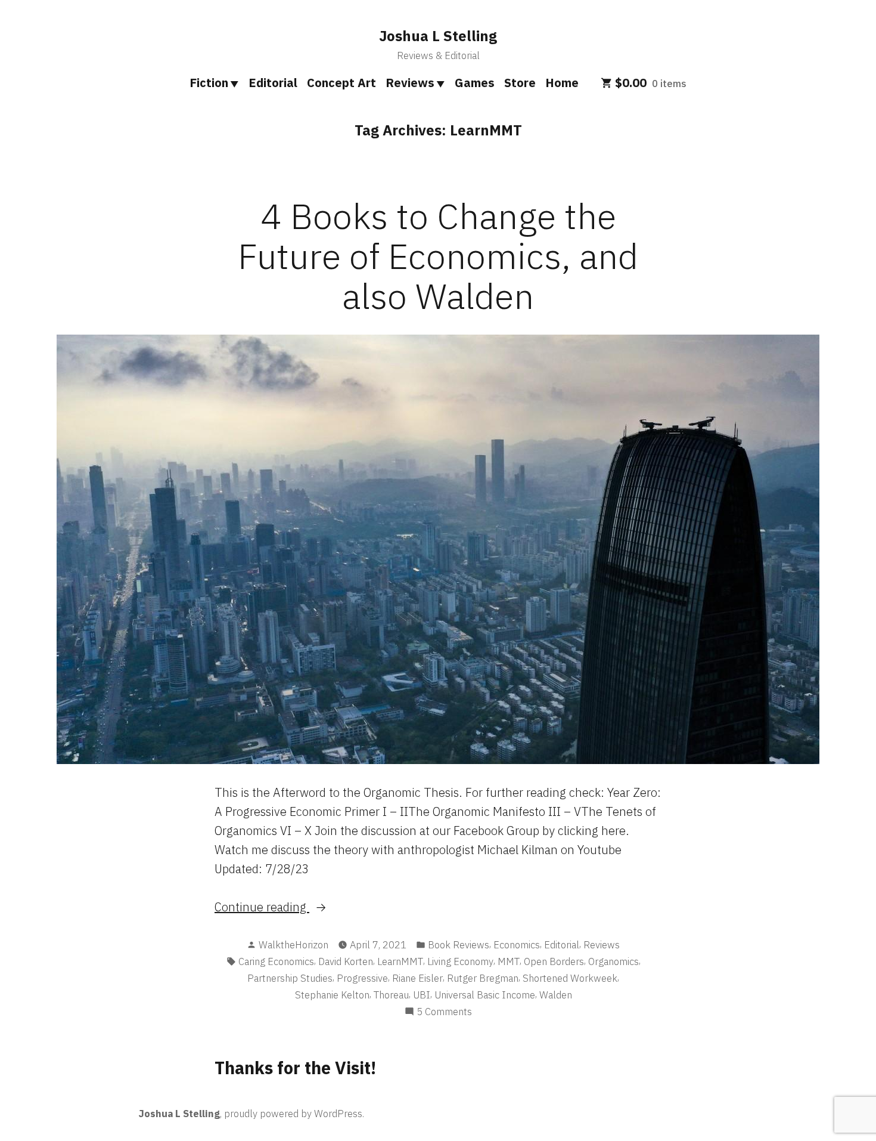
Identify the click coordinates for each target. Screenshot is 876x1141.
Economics (516, 944)
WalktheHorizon (293, 944)
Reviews (410, 83)
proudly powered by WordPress (293, 1113)
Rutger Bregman (482, 978)
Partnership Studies (290, 978)
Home (562, 83)
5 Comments (444, 1012)
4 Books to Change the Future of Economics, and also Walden (438, 256)
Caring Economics (276, 961)
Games (475, 83)
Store (520, 83)
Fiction (209, 83)
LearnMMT (400, 961)
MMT (509, 961)
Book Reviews (458, 944)
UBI (421, 994)
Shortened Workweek (570, 978)
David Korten (345, 961)
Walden (555, 994)
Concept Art (341, 83)
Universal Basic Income (484, 994)
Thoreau (391, 994)
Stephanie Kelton (332, 994)
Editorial (272, 83)
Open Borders (554, 961)
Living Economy (460, 961)
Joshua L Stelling (438, 35)
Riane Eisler (417, 978)
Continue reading (292, 907)
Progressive (362, 978)
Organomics (613, 961)
